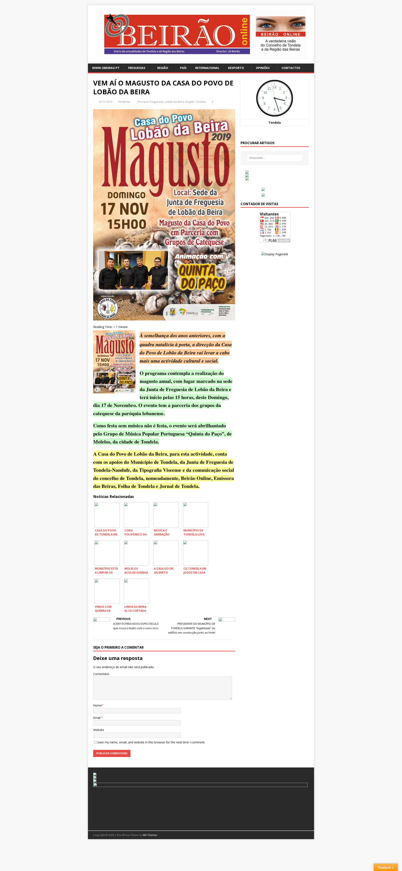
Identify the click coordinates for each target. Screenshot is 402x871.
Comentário (101, 674)
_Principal (142, 102)
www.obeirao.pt (106, 68)
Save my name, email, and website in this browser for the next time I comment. (151, 742)
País (183, 68)
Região (162, 68)
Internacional (207, 68)
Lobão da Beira (174, 102)
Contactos (291, 68)
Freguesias (136, 68)
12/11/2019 (105, 102)
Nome (97, 705)
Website (98, 730)
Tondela (201, 102)
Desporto (236, 68)
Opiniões (263, 68)
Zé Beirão (124, 102)
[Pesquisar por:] (274, 158)
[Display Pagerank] (274, 254)
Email (97, 718)
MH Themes (150, 835)
